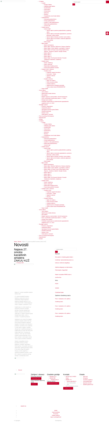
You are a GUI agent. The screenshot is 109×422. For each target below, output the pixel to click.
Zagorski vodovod (51, 75)
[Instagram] (16, 407)
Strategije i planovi (43, 104)
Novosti (19, 241)
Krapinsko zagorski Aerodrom (54, 72)
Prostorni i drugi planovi (47, 106)
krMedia (64, 420)
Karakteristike (47, 7)
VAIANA (57, 288)
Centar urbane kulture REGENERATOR (56, 87)
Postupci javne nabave (47, 100)
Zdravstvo (46, 12)
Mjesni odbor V (47, 54)
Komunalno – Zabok (51, 74)
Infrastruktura (47, 11)
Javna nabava (42, 90)
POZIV (56, 283)
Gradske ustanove (48, 79)
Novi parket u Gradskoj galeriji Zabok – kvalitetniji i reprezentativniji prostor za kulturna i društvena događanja (64, 259)
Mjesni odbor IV (47, 53)
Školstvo (46, 14)
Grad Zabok (23, 420)
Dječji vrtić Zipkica (51, 80)
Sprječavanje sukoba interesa (49, 93)
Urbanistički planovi (46, 108)
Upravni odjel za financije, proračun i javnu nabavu (58, 37)
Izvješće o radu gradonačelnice (51, 22)
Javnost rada (47, 25)
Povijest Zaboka (48, 4)
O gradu (43, 122)
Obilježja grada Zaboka (49, 6)
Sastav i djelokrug (48, 62)
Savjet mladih (45, 88)
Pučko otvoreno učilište (52, 82)
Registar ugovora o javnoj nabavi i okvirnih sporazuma (54, 96)
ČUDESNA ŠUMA (59, 292)
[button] (24, 370)
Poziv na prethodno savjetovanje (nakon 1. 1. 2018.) (54, 98)
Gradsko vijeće (45, 61)
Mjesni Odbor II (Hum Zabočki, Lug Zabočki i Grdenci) (57, 48)
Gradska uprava (45, 27)
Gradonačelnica (45, 17)
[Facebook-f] (15, 407)
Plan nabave (44, 95)
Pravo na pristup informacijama (46, 116)
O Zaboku (41, 120)
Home (15, 241)
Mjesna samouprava (49, 45)
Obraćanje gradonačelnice (50, 19)
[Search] (73, 4)
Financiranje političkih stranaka (51, 67)
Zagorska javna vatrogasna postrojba (55, 85)
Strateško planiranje (46, 111)
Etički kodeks (47, 41)
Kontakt (41, 119)
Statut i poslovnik (48, 64)
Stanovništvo (47, 9)
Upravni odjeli (47, 29)
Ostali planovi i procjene (47, 114)
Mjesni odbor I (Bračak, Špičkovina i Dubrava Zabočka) (57, 46)
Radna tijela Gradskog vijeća (51, 66)
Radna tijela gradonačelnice (50, 24)
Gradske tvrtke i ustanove (48, 69)
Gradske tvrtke (47, 70)
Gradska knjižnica (51, 83)
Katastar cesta (45, 112)
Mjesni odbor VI (47, 56)
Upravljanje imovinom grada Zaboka (50, 109)
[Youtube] (18, 407)
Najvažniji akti (42, 117)
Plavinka (49, 77)
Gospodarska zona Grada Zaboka (52, 16)
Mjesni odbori (45, 43)
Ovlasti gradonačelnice (49, 20)
